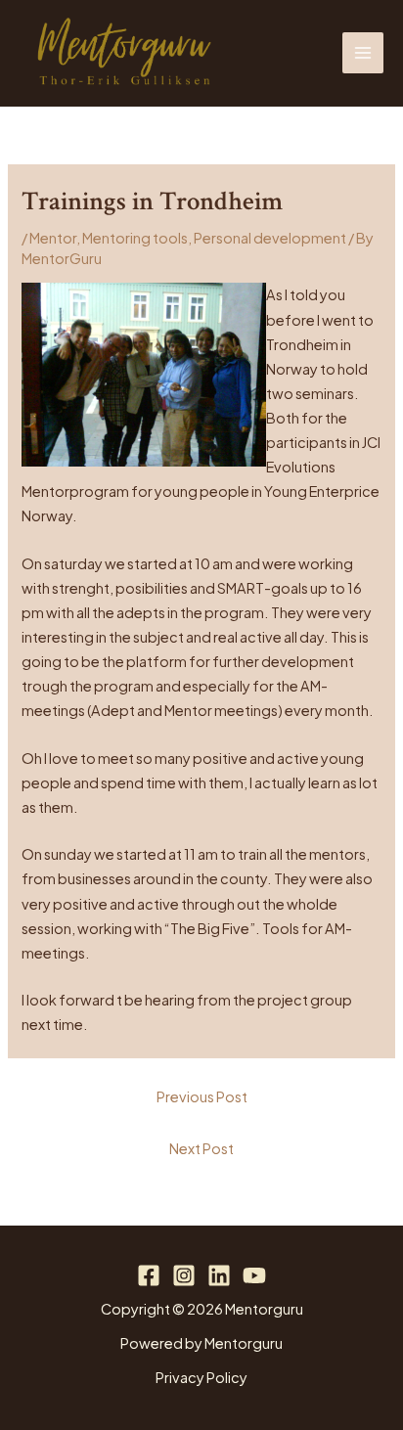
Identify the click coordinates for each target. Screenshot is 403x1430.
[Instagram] (184, 1275)
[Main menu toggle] (362, 52)
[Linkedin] (219, 1275)
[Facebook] (148, 1275)
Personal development (270, 237)
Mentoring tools (135, 237)
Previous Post (202, 1096)
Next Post (201, 1148)
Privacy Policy (201, 1377)
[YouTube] (254, 1275)
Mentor (52, 237)
